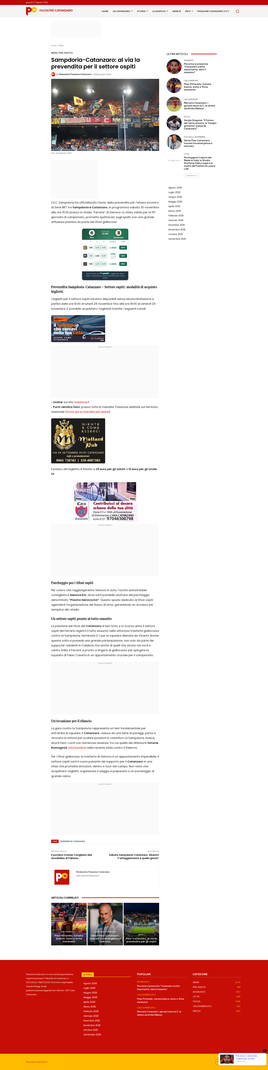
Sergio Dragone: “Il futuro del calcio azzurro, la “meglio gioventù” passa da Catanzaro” (200, 124)
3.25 (97, 248)
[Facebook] (218, 1062)
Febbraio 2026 (176, 215)
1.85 (90, 248)
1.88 (90, 256)
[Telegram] (232, 1062)
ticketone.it (81, 402)
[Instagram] (225, 1062)
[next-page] (58, 950)
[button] (237, 11)
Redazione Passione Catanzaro (75, 74)
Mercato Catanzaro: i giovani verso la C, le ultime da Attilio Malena (199, 105)
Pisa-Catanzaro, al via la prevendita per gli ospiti (141, 940)
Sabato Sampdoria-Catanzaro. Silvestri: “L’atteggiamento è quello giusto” (134, 856)
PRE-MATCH (66, 53)
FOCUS (187, 117)
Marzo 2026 (174, 211)
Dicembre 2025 (176, 224)
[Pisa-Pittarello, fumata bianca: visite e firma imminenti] (69, 924)
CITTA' (186, 154)
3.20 (97, 256)
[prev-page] (53, 950)
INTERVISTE (189, 60)
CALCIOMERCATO (68, 932)
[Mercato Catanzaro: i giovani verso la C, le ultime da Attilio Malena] (174, 104)
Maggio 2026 (175, 201)
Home (54, 45)
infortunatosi (77, 748)
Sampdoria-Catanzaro (72, 841)
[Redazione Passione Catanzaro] (53, 74)
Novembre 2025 (176, 229)
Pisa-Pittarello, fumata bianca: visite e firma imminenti (69, 938)
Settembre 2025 (177, 238)
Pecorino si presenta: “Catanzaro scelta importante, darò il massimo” (196, 68)
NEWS (61, 45)
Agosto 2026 (175, 187)
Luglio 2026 (174, 192)
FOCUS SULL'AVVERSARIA (105, 932)
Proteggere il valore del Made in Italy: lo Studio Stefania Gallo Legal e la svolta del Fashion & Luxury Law (199, 163)
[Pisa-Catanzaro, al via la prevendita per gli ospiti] (141, 924)
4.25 (104, 248)
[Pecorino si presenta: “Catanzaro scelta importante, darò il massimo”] (174, 66)
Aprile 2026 (174, 206)
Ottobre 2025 (175, 234)
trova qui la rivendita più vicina (88, 412)
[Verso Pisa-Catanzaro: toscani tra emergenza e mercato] (105, 924)
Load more (191, 175)
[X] (239, 1062)
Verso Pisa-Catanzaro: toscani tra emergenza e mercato (105, 938)
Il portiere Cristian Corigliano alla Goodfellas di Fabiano (71, 856)
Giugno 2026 (175, 197)
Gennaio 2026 (175, 220)
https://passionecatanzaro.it (87, 876)
